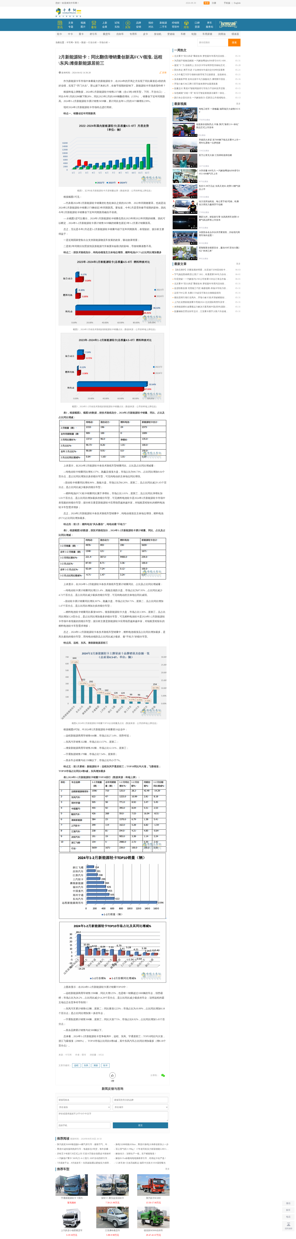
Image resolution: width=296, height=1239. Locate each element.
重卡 (81, 34)
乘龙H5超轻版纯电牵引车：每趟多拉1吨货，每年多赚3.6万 (84, 1149)
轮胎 (193, 34)
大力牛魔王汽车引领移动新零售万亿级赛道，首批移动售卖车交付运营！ (201, 74)
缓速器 (235, 34)
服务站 (209, 26)
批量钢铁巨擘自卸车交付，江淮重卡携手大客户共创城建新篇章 (201, 311)
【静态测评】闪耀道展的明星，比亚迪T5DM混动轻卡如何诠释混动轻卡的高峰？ (201, 270)
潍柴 (96, 1065)
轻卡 (59, 34)
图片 (83, 26)
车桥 (183, 34)
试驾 (117, 22)
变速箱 (171, 34)
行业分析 (92, 42)
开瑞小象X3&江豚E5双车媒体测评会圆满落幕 (196, 84)
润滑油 (222, 34)
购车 (288, 1210)
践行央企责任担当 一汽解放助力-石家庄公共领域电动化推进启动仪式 (201, 98)
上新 (104, 22)
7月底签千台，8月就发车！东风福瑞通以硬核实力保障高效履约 (84, 1163)
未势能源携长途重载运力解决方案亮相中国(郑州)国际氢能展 (201, 307)
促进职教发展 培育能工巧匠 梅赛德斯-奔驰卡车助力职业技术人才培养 (201, 288)
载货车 (106, 34)
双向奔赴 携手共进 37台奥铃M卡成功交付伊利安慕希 (199, 70)
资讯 (77, 42)
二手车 (163, 26)
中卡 (70, 34)
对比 (150, 26)
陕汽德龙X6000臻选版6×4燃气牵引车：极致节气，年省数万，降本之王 (84, 1144)
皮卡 (145, 34)
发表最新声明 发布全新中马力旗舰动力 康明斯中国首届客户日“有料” (201, 79)
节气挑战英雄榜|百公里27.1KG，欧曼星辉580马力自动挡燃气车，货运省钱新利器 (201, 274)
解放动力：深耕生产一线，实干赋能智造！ (136, 1153)
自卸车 (120, 34)
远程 (76, 1065)
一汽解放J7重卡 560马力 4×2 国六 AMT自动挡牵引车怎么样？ (84, 1158)
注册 (214, 3)
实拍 (117, 26)
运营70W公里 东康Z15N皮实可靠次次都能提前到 (197, 293)
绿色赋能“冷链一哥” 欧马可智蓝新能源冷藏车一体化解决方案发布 (201, 93)
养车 (209, 22)
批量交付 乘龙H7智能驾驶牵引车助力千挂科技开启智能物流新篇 (201, 88)
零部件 (175, 26)
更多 (167, 1169)
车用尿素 (207, 34)
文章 (70, 22)
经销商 (175, 22)
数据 (83, 42)
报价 (150, 22)
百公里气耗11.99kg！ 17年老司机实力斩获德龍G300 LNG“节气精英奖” (143, 1149)
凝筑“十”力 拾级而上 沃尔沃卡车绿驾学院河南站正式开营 (201, 65)
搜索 (234, 42)
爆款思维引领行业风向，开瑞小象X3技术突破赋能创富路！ (201, 297)
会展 (104, 26)
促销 (138, 26)
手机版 (227, 3)
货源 (197, 26)
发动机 (157, 34)
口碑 (197, 22)
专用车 (133, 34)
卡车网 (69, 42)
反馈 (164, 72)
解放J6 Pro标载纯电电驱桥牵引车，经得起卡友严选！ (141, 1158)
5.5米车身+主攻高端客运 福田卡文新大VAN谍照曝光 (141, 1163)
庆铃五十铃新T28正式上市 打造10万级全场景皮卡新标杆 (84, 1153)
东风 (86, 1065)
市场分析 (103, 42)
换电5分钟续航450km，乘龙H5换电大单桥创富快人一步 (142, 1144)
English (237, 3)
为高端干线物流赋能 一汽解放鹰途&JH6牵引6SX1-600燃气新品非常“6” (201, 61)
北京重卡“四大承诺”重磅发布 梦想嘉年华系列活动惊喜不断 (201, 56)
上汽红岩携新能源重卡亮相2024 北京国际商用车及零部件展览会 (201, 302)
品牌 (138, 22)
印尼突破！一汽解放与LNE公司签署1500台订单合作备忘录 (201, 279)
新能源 (163, 22)
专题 (70, 26)
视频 (83, 22)
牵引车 (93, 34)
